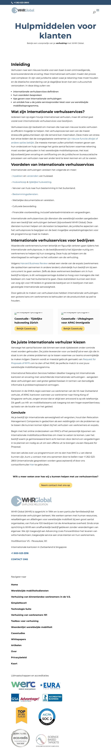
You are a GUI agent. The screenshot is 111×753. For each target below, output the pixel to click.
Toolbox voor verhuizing (24, 621)
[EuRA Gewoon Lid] (50, 689)
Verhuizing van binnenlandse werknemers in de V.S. (41, 597)
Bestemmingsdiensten (25, 194)
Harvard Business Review (34, 263)
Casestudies (18, 633)
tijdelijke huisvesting (40, 182)
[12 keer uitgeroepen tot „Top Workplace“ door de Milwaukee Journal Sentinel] (21, 724)
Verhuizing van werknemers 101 (29, 615)
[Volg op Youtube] (61, 567)
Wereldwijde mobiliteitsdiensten (30, 590)
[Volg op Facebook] (50, 567)
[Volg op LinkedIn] (55, 567)
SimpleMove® (19, 603)
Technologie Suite (21, 609)
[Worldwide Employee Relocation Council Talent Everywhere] (24, 689)
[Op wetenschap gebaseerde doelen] (47, 746)
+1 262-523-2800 (21, 2)
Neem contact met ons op (55, 485)
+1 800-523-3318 (20, 553)
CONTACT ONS (19, 559)
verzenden (32, 176)
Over (14, 651)
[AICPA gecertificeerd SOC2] (47, 724)
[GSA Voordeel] (25, 701)
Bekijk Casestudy (26, 328)
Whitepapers (18, 639)
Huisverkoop (19, 182)
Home (14, 584)
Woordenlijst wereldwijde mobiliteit (31, 627)
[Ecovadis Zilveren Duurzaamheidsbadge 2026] (20, 746)
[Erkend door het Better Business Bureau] (52, 701)
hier (32, 464)
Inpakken (17, 176)
